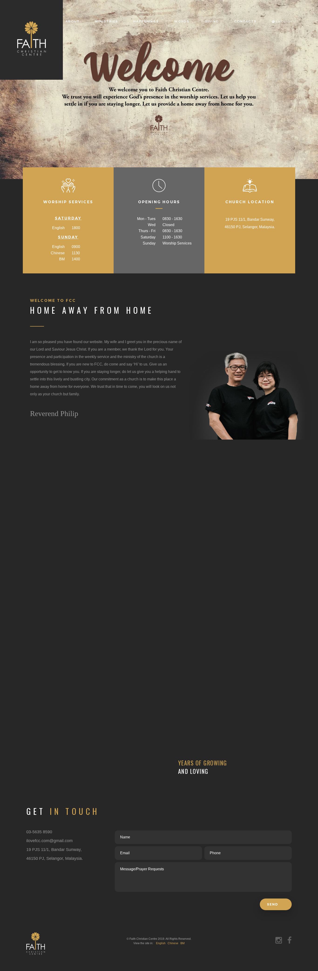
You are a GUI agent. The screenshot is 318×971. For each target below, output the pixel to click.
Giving (212, 21)
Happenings (146, 21)
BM (182, 943)
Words (181, 21)
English (161, 943)
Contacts (245, 21)
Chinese (173, 943)
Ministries (106, 21)
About (72, 21)
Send (273, 904)
